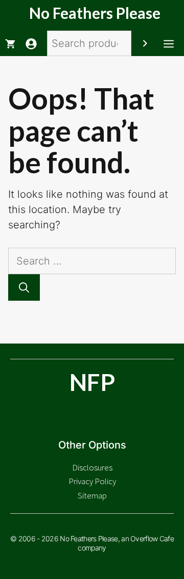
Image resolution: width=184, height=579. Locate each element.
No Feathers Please (94, 13)
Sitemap (92, 495)
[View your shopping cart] (10, 43)
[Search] (145, 43)
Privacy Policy (92, 481)
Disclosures (92, 467)
